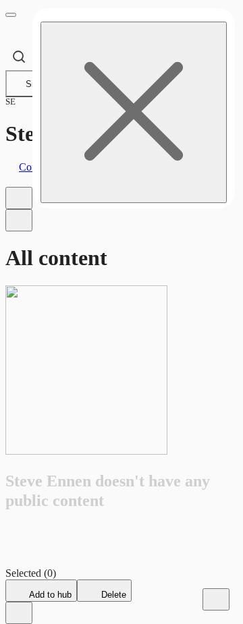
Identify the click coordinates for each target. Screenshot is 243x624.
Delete (112, 595)
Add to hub (49, 595)
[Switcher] (18, 220)
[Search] (18, 56)
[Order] (18, 198)
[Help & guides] (216, 599)
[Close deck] (18, 613)
